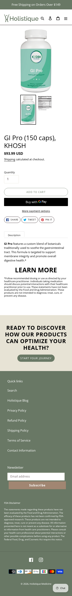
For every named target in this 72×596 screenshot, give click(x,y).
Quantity (9, 172)
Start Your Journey (36, 358)
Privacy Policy (16, 410)
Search (12, 390)
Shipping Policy (17, 430)
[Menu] (66, 18)
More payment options (36, 211)
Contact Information (21, 450)
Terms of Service (18, 440)
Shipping (9, 159)
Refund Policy (16, 420)
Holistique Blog (17, 400)
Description (14, 235)
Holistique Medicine (40, 583)
